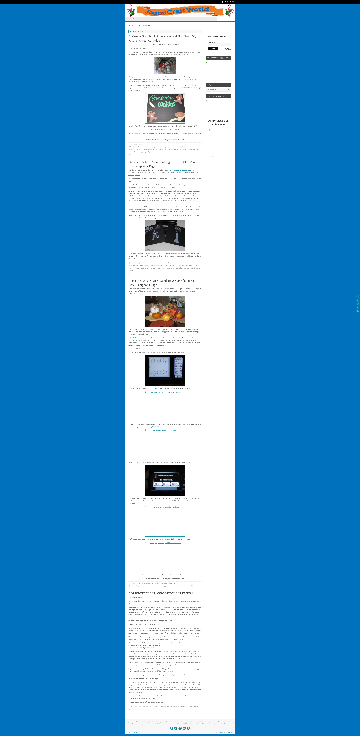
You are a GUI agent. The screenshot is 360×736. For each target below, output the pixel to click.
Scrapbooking (186, 147)
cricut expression (172, 265)
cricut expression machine (173, 147)
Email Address (212, 42)
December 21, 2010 (136, 144)
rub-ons (175, 707)
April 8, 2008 (134, 707)
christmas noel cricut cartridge (152, 149)
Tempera (222, 732)
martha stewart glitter (140, 268)
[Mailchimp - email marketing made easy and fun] (228, 50)
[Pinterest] (227, 1)
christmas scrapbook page (169, 149)
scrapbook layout (172, 268)
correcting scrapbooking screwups (162, 707)
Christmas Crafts (135, 147)
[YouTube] (230, 1)
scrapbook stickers (193, 707)
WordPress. (230, 732)
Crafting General (145, 147)
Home (129, 732)
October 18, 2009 (135, 583)
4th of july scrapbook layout (138, 265)
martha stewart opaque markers (156, 268)
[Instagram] (233, 1)
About (135, 732)
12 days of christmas (136, 149)
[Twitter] (225, 1)
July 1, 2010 (134, 263)
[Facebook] (222, 1)
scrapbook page (147, 152)
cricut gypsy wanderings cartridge (170, 586)
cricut (152, 147)
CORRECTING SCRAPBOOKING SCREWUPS (160, 593)
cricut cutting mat (135, 586)
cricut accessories (160, 147)
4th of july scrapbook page (155, 265)
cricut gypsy (163, 583)
